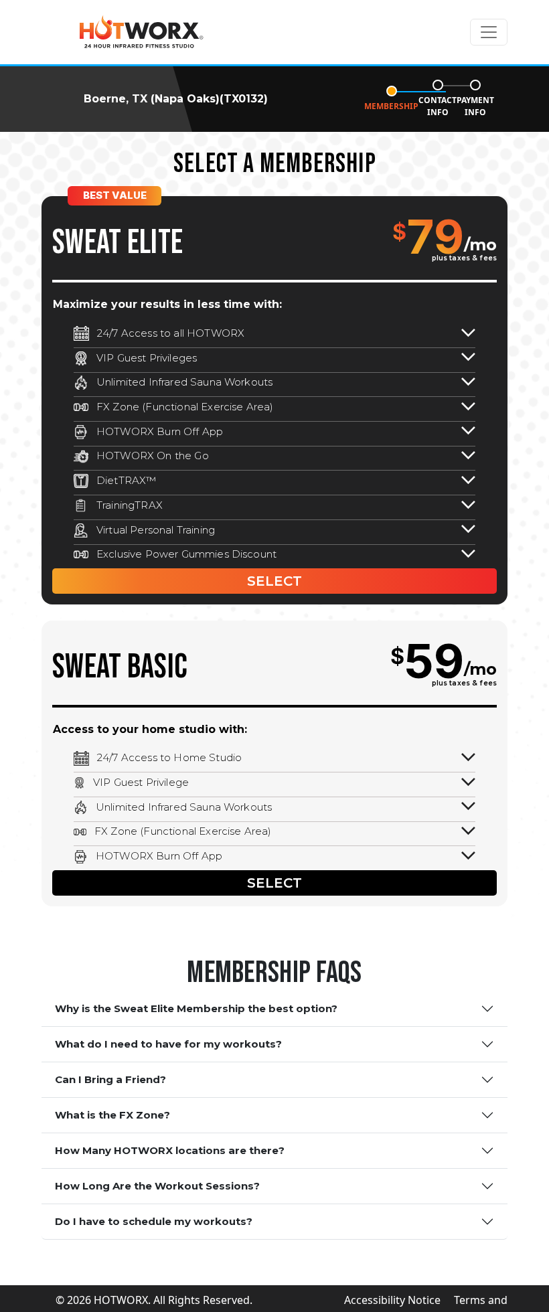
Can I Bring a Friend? (110, 1079)
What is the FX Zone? (112, 1115)
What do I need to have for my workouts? (168, 1044)
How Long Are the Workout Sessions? (157, 1185)
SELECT (274, 581)
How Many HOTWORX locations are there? (170, 1150)
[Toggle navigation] (488, 32)
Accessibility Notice (392, 1300)
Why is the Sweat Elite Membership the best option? (196, 1008)
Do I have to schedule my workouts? (153, 1221)
